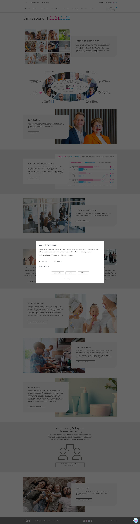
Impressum (73, 279)
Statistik (59, 261)
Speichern (71, 273)
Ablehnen (83, 273)
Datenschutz (64, 255)
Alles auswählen (57, 273)
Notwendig (44, 261)
